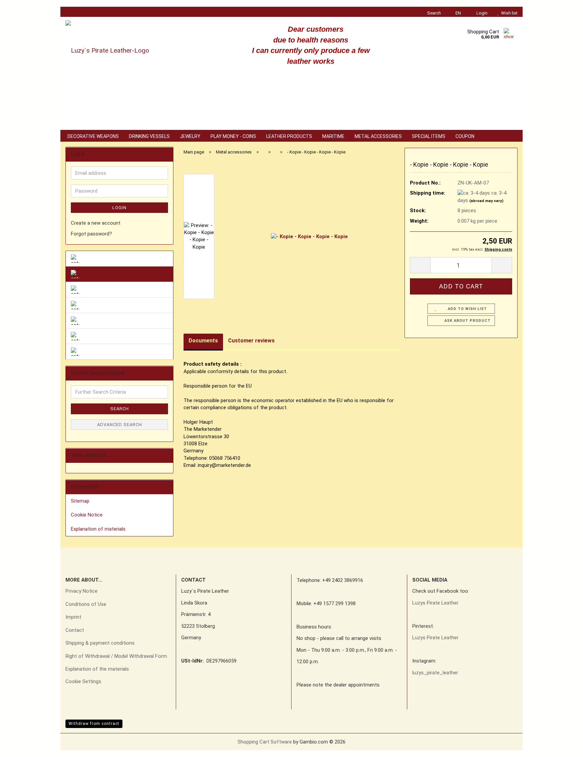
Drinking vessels (149, 136)
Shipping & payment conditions (100, 643)
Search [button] (433, 13)
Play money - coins (233, 136)
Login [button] (481, 13)
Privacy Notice (81, 591)
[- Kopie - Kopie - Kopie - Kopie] (309, 236)
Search (119, 408)
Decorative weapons (93, 136)
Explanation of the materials (97, 669)
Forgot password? (91, 234)
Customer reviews (251, 340)
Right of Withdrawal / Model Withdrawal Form (116, 656)
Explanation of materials (98, 529)
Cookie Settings (83, 681)
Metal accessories (378, 136)
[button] (456, 12)
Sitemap (80, 501)
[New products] (166, 455)
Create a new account (95, 223)
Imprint (73, 617)
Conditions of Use (85, 604)
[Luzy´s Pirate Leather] (137, 50)
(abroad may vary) (486, 201)
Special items (428, 136)
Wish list (508, 13)
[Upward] (564, 747)
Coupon (464, 136)
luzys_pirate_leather (435, 673)
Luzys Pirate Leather (435, 603)
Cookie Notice (87, 515)
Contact (74, 630)
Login (119, 207)
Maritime (333, 136)
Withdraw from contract (93, 723)
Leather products (289, 136)
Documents (203, 340)
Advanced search (119, 424)
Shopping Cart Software (265, 742)
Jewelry (190, 136)
